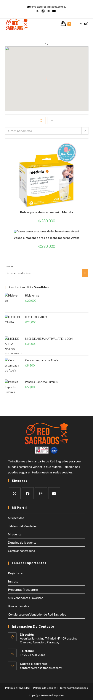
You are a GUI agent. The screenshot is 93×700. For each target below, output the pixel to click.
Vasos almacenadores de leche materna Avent (47, 238)
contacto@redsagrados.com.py (41, 668)
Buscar (9, 266)
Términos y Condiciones (74, 687)
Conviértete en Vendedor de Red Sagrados (37, 614)
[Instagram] (41, 493)
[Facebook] (28, 493)
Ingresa (13, 581)
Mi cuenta (14, 534)
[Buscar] (85, 273)
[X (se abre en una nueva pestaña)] (38, 11)
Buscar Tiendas (18, 606)
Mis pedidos (16, 518)
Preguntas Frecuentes (23, 589)
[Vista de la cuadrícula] (41, 120)
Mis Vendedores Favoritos (25, 598)
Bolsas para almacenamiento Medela (46, 212)
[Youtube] (54, 493)
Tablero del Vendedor (22, 526)
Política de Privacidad (17, 687)
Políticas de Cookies (44, 687)
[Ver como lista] (51, 120)
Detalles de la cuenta (22, 542)
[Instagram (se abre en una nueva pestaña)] (48, 11)
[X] (15, 493)
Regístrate (15, 573)
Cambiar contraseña (21, 550)
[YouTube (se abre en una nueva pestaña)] (54, 11)
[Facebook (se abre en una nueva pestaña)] (43, 11)
